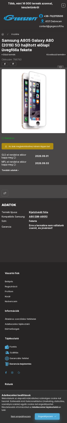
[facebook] (5, 64)
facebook (6, 372)
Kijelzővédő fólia (38, 212)
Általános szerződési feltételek (20, 319)
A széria (15, 34)
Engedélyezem (45, 416)
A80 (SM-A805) (38, 216)
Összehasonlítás (5, 193)
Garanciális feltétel (19, 358)
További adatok (9, 170)
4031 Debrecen (53, 21)
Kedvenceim (11, 301)
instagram (12, 372)
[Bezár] (63, 5)
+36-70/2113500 (53, 16)
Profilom (9, 291)
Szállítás (13, 352)
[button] (33, 101)
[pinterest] (13, 64)
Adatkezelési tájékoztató (17, 324)
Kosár (8, 296)
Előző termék (9, 54)
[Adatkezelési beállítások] (19, 372)
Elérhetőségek (12, 329)
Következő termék (55, 54)
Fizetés (13, 346)
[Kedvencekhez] (60, 67)
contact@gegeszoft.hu (51, 26)
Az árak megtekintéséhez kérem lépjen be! (29, 146)
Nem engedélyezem (21, 416)
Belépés (9, 281)
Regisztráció (11, 286)
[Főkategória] (3, 34)
